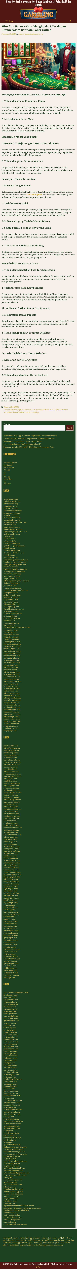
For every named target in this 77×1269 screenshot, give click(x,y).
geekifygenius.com (11, 1133)
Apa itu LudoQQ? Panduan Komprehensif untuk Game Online (29, 438)
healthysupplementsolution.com (17, 628)
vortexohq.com (10, 1107)
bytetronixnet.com (11, 723)
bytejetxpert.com (11, 726)
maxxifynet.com (10, 1014)
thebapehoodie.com (12, 583)
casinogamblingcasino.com (15, 564)
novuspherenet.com (12, 949)
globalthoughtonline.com (14, 546)
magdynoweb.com (11, 849)
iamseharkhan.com (12, 527)
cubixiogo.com (10, 947)
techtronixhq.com (11, 746)
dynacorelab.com (11, 1018)
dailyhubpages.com (12, 1163)
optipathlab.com (10, 1002)
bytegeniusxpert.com (12, 774)
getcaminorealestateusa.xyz (15, 1224)
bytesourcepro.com (12, 860)
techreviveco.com (11, 853)
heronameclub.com (12, 618)
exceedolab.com (10, 1086)
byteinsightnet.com (12, 790)
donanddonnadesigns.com (14, 1152)
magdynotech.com (11, 884)
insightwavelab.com (12, 1112)
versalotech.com (10, 1082)
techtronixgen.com (11, 649)
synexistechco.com (11, 1021)
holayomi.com (9, 1203)
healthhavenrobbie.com (13, 1149)
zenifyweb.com (10, 1140)
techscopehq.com (11, 886)
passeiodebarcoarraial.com (15, 522)
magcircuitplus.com (12, 719)
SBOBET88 (14, 407)
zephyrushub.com (11, 1000)
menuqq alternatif (10, 1238)
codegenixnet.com (11, 702)
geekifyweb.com (10, 769)
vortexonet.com (10, 1011)
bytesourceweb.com (12, 705)
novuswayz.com (10, 1060)
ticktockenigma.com (12, 1128)
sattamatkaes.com (11, 557)
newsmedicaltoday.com (13, 1194)
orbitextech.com (10, 1135)
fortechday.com (10, 1222)
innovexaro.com (10, 891)
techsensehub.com (11, 755)
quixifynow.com (10, 900)
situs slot (11, 1240)
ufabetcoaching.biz (12, 1215)
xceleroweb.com (10, 970)
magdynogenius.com (12, 644)
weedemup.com (10, 1182)
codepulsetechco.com (12, 793)
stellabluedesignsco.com (14, 609)
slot (59, 1238)
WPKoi (38, 1266)
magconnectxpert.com (13, 828)
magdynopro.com (11, 665)
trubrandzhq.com (11, 1049)
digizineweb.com (11, 795)
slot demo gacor (10, 463)
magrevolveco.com (11, 712)
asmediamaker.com (12, 543)
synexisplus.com (10, 1009)
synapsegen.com (10, 938)
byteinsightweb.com (12, 642)
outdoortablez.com (11, 623)
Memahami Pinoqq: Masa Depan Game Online (23, 441)
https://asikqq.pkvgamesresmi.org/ (48, 1245)
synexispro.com (10, 1201)
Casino (6, 407)
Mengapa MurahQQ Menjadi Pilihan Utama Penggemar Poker (29, 447)
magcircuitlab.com (11, 818)
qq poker (53, 1238)
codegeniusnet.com (12, 783)
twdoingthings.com (11, 607)
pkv (63, 1238)
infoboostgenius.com (12, 681)
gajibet (30, 1245)
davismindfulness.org (12, 1217)
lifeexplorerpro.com (12, 1114)
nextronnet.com (10, 924)
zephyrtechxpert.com (12, 835)
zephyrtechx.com (11, 1056)
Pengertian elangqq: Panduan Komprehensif (22, 444)
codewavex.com (10, 821)
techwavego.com (10, 842)
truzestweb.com (10, 961)
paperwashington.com (13, 1180)
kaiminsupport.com (12, 513)
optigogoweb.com (11, 973)
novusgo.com (9, 1117)
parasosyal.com (10, 585)
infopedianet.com (11, 879)
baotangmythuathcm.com (14, 571)
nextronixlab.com (11, 907)
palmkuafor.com (10, 506)
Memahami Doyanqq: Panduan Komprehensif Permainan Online (30, 436)
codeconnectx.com (11, 797)
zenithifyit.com (10, 1030)
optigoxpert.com (10, 1058)
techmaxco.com (10, 1084)
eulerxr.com (8, 1131)
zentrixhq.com (9, 910)
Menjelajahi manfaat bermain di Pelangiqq (21, 412)
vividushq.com (9, 942)
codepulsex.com (10, 844)
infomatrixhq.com (11, 807)
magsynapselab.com (12, 646)
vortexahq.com (10, 1028)
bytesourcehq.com (11, 788)
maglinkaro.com (10, 856)
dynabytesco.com (11, 1091)
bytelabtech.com (10, 757)
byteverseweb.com (11, 870)
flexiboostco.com (10, 995)
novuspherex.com (11, 1042)
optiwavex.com (10, 954)
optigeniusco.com (11, 1039)
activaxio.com (9, 1089)
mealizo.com (9, 536)
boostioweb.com (10, 997)
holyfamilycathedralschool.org (16, 1210)
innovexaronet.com (12, 802)
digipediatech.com (11, 637)
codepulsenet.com (11, 881)
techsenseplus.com (11, 679)
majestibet (14, 1245)
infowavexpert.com (12, 672)
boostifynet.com (10, 1051)
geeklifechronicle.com (13, 1100)
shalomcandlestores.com (14, 553)
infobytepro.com (10, 779)
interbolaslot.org (11, 504)
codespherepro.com (12, 700)
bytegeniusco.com (11, 674)
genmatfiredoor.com (12, 1145)
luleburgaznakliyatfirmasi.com (16, 581)
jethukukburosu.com (12, 574)
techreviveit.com (10, 670)
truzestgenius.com (11, 830)
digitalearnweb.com (12, 501)
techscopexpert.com (12, 656)
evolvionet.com (10, 1007)
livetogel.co (8, 1142)
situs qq (7, 470)
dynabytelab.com (11, 1004)
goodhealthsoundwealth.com (16, 590)
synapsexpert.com (11, 963)
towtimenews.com (11, 567)
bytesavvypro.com (11, 686)
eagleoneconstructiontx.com (15, 1154)
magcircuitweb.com (12, 653)
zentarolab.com (10, 966)
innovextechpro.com (12, 651)
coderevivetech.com (12, 709)
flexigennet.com (10, 616)
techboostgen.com (11, 753)
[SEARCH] (70, 21)
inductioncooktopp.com (13, 1191)
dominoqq (8, 465)
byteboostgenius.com (12, 874)
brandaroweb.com (11, 975)
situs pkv (7, 484)
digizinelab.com (10, 839)
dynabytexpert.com (11, 914)
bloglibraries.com (11, 578)
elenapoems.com (11, 592)
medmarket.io (9, 621)
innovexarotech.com (12, 714)
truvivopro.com (10, 1023)
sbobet (69, 1238)
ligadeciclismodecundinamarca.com (19, 1205)
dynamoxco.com (10, 926)
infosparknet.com (11, 895)
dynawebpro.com (11, 935)
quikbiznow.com (10, 968)
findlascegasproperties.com (15, 1147)
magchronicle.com (11, 635)
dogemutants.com (11, 600)
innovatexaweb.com (12, 760)
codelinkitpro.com (11, 750)
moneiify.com (9, 548)
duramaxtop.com (11, 602)
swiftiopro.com (10, 1077)
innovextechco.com (12, 814)
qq (5, 472)
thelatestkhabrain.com (13, 529)
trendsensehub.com (12, 1126)
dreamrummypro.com (13, 511)
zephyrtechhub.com (12, 959)
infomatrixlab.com (11, 865)
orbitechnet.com (10, 952)
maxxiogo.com (9, 919)
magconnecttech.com (12, 1138)
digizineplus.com (11, 888)
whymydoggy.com (11, 499)
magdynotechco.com (12, 762)
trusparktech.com (11, 1046)
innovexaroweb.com (12, 851)
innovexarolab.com (12, 695)
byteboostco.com (10, 823)
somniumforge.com (12, 576)
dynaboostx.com (10, 1065)
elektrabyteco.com (11, 825)
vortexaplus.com (10, 945)
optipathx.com (9, 905)
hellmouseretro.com (12, 595)
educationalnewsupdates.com (16, 993)
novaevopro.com (10, 1044)
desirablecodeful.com (13, 614)
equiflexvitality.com (12, 1156)
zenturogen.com (10, 928)
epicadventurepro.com (13, 1110)
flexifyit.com (9, 917)
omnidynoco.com (11, 956)
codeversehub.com (11, 867)
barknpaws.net (10, 539)
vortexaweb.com (10, 1037)
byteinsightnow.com (12, 707)
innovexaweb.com (11, 931)
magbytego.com (10, 781)
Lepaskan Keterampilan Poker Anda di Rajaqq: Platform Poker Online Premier (36, 410)
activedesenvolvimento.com (15, 1161)
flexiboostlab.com (11, 1072)
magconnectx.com (11, 1198)
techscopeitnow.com (12, 721)
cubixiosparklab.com (12, 809)
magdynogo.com (10, 730)
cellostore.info (10, 541)
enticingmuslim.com (12, 588)
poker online (9, 467)
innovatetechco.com (12, 663)
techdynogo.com (10, 632)
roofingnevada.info (11, 1196)
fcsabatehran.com (11, 597)
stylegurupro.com (11, 1093)
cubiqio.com (9, 1098)
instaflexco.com (10, 1067)
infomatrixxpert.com (12, 800)
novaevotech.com (11, 811)
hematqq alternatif (41, 1240)
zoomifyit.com (9, 977)
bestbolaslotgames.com (13, 1170)
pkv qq (22, 1238)
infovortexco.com (11, 837)
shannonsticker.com (12, 518)
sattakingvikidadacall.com (14, 1168)
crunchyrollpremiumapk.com (16, 560)
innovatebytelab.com (12, 776)
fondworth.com (10, 525)
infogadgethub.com (12, 748)
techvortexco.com (11, 767)
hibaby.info (8, 1177)
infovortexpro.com (11, 716)
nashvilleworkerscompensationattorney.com (22, 1208)
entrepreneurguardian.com (15, 1175)
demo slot (8, 479)
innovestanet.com (11, 912)
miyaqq (23, 1245)
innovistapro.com (11, 1070)
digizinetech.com (11, 691)
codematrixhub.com (12, 677)
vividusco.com (9, 1025)
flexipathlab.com (11, 940)
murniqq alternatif (24, 1240)
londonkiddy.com (11, 1212)
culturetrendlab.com (12, 1124)
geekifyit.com (9, 555)
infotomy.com (9, 625)
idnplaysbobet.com (11, 1166)
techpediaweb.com (11, 658)
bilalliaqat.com (10, 1187)
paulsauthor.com (10, 611)
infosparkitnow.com (12, 764)
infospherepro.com (12, 1103)
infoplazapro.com (11, 667)
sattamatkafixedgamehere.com (16, 1173)
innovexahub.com (11, 1016)
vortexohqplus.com (11, 1074)
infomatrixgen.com (11, 693)
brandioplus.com (11, 933)
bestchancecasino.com (13, 1184)
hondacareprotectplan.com (15, 562)
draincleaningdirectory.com (15, 569)
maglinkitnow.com (11, 639)
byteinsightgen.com (12, 688)
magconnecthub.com (12, 872)
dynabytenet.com (11, 858)
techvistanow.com (11, 804)
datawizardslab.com (12, 1096)
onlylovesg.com (10, 1159)
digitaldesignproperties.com (15, 532)
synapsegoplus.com (12, 877)
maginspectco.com (11, 728)
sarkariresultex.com (12, 534)
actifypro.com (9, 1063)
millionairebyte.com (12, 1220)
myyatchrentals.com (12, 550)
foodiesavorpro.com (12, 1105)
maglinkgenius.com (12, 816)
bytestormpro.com (11, 1119)
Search (7, 424)
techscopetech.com (11, 846)
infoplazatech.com (11, 772)
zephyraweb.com (11, 1035)
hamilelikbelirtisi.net (13, 1079)
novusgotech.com (11, 921)
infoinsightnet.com (11, 786)
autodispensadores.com (13, 1189)
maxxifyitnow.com (11, 898)
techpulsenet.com (11, 832)
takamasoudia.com (11, 604)
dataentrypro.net (11, 508)
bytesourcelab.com (11, 893)
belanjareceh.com (11, 515)
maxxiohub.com (10, 1032)
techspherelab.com (12, 863)
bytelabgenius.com (11, 660)
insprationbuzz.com (12, 520)
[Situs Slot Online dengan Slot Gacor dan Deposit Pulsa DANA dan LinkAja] (38, 13)
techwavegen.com (11, 684)
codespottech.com (11, 630)
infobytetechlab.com (12, 698)
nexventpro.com (10, 1053)
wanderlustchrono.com (13, 1121)
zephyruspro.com (11, 902)
